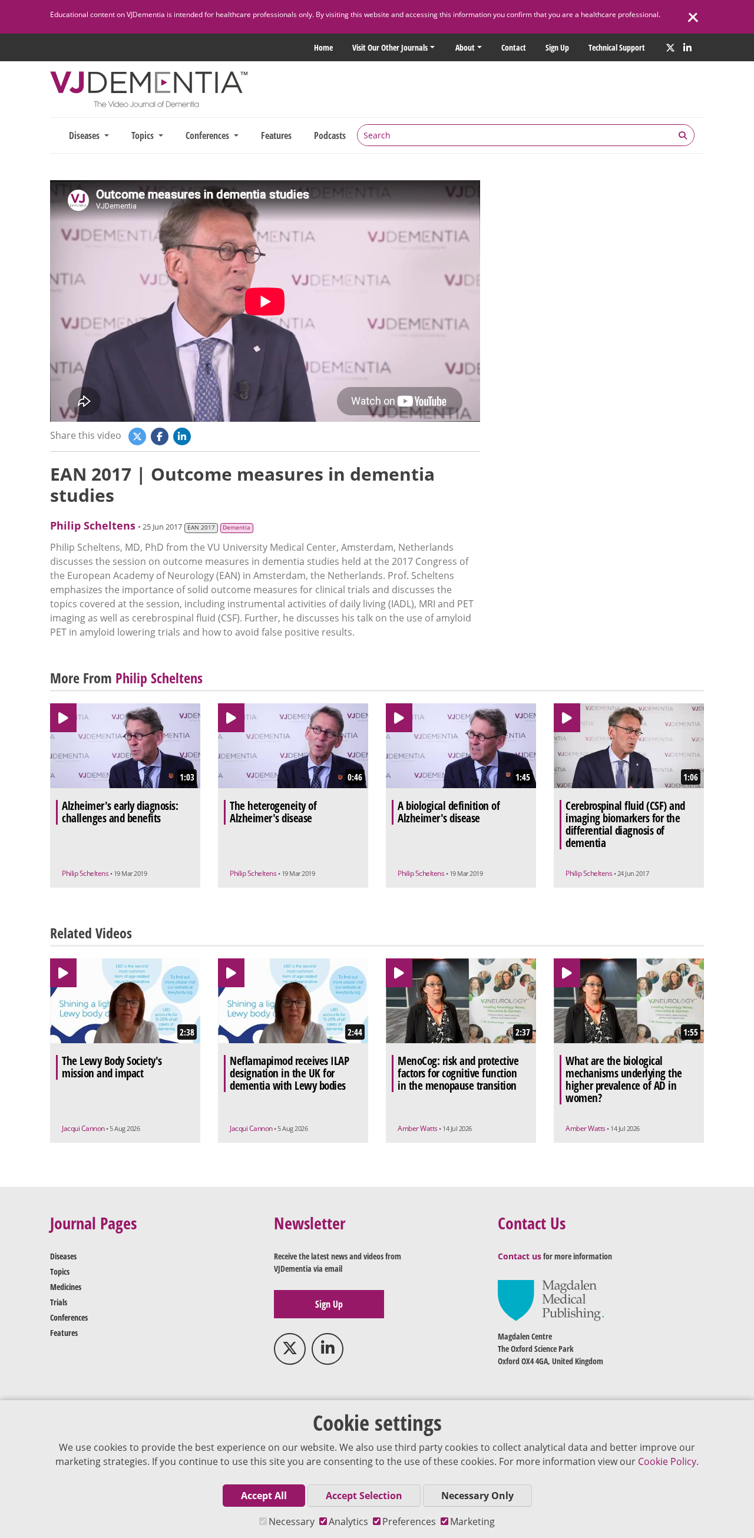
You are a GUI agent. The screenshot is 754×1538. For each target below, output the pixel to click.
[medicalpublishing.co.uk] (551, 1299)
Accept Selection (364, 1495)
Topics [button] (143, 135)
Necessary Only (477, 1495)
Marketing (472, 1521)
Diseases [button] (85, 135)
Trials (58, 1302)
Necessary (292, 1521)
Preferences (409, 1521)
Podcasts (330, 135)
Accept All (264, 1495)
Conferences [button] (209, 135)
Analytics (348, 1521)
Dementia (236, 527)
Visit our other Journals (390, 47)
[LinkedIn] (687, 47)
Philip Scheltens (92, 525)
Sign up (557, 47)
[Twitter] (670, 47)
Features (276, 135)
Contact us (519, 1256)
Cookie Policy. (668, 1461)
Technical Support (616, 47)
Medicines (65, 1286)
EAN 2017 (201, 527)
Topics (60, 1271)
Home (323, 47)
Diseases (63, 1256)
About (465, 47)
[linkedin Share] (183, 435)
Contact (513, 47)
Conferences (69, 1317)
